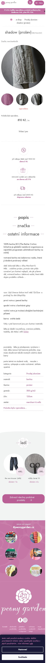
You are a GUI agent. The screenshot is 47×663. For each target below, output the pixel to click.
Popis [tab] (22, 215)
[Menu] (39, 3)
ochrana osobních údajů (31, 629)
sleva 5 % (23, 159)
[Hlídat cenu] (22, 129)
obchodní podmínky (12, 628)
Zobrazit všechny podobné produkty (21, 500)
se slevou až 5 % (23, 177)
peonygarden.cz (24, 620)
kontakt (4, 627)
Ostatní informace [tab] (22, 232)
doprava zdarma (23, 195)
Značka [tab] (22, 224)
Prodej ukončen (33, 374)
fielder (26, 332)
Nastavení (22, 649)
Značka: (9, 41)
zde (31, 643)
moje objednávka (41, 628)
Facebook (19, 620)
